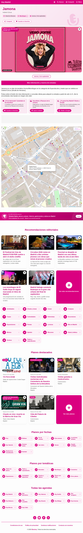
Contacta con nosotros (66, 525)
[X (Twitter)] (48, 517)
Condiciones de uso (16, 525)
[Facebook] (43, 517)
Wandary (34, 529)
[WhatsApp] (34, 517)
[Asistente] (54, 2)
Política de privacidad (31, 525)
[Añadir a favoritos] (79, 29)
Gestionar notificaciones (48, 525)
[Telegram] (39, 517)
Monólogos (7, 70)
